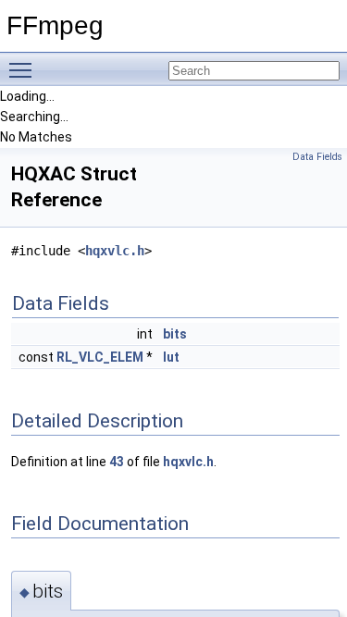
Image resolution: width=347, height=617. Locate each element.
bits (175, 334)
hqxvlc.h (114, 250)
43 (116, 461)
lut (171, 357)
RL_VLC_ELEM (99, 357)
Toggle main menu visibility (24, 69)
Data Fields (317, 157)
